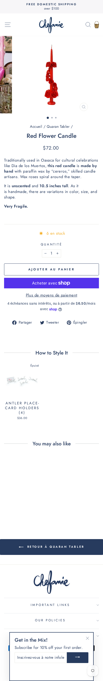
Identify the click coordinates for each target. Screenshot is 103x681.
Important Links (50, 605)
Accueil (36, 126)
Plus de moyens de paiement (51, 295)
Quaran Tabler (58, 126)
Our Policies (50, 620)
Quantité (52, 244)
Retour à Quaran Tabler (54, 547)
